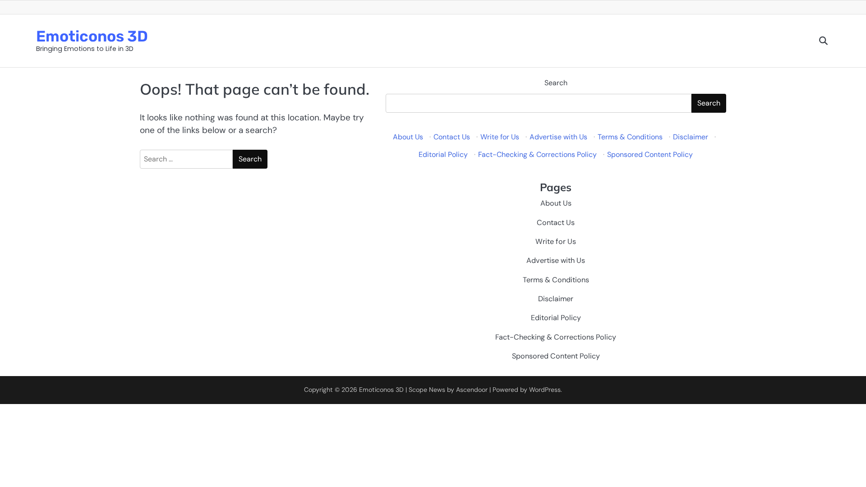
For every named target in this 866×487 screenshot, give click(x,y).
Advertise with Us (558, 137)
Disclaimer (690, 137)
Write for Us (499, 137)
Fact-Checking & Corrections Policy (537, 154)
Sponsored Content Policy (650, 154)
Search (555, 82)
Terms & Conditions (630, 137)
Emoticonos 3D (92, 36)
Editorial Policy (443, 154)
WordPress (545, 390)
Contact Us (451, 137)
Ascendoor (472, 390)
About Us (408, 137)
